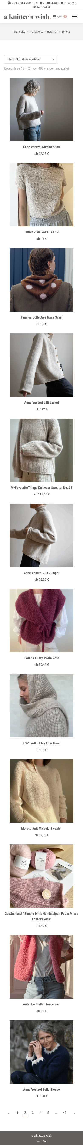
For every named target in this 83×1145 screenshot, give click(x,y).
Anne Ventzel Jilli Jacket (41, 403)
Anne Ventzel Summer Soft (41, 147)
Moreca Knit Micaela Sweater (41, 828)
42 (64, 1113)
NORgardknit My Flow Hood (41, 743)
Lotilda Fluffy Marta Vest (41, 658)
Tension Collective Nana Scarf (41, 317)
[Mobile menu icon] (75, 16)
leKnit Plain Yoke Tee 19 (42, 232)
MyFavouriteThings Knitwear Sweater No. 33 (41, 488)
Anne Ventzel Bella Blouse (41, 1090)
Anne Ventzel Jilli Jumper (41, 573)
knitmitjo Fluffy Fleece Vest (42, 1004)
